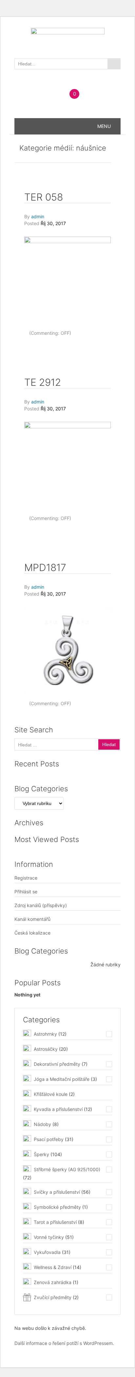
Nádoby (42, 1124)
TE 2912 (42, 382)
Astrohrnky (45, 1034)
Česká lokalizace (32, 933)
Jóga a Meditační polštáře (61, 1079)
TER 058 (43, 197)
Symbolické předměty (57, 1207)
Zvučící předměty (52, 1297)
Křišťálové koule (51, 1094)
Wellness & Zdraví (52, 1267)
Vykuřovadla (47, 1252)
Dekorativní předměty (57, 1064)
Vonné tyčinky (49, 1237)
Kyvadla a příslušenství (58, 1109)
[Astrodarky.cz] (68, 39)
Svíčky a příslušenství (57, 1192)
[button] (104, 126)
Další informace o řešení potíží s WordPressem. (64, 1343)
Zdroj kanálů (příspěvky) (40, 905)
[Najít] (114, 63)
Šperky (41, 1154)
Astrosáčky (46, 1049)
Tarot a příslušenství (55, 1222)
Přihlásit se (25, 891)
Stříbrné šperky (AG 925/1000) (67, 1169)
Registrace (25, 878)
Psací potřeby (49, 1139)
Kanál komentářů (32, 919)
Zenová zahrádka (52, 1282)
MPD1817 (45, 567)
